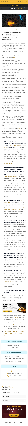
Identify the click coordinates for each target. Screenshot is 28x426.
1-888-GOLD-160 (15, 5)
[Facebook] (3, 390)
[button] (14, 396)
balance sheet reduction (10, 331)
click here (16, 317)
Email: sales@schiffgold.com (15, 373)
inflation (10, 333)
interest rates (15, 333)
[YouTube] (9, 390)
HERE (14, 57)
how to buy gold (17, 323)
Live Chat (15, 371)
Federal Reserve (20, 331)
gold (19, 128)
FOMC (5, 333)
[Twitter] (6, 390)
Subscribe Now (14, 415)
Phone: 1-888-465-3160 (15, 376)
